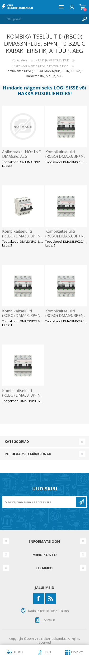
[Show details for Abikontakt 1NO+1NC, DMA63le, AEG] (23, 126)
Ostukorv (82, 7)
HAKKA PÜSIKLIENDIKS (44, 93)
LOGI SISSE (66, 87)
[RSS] (50, 598)
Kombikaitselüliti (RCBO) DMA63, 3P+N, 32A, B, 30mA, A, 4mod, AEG (22, 398)
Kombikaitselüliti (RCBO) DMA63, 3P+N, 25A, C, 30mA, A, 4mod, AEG (22, 318)
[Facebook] (38, 598)
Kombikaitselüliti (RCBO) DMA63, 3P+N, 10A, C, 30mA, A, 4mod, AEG (65, 159)
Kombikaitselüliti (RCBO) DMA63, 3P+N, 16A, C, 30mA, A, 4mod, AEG (22, 238)
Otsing (84, 19)
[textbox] (40, 19)
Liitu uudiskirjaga (81, 502)
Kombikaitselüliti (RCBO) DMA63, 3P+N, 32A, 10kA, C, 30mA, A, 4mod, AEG (65, 318)
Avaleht (22, 60)
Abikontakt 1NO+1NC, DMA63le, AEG (22, 154)
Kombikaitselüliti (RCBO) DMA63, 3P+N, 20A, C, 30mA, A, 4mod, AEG (65, 238)
